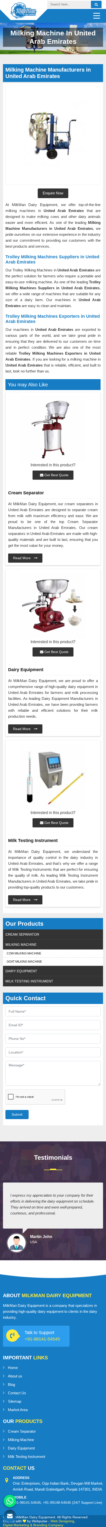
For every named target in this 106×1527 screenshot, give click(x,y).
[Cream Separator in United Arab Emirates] (53, 429)
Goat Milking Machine (24, 961)
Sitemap (14, 1401)
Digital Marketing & (17, 1525)
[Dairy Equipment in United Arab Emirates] (53, 606)
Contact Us (17, 1393)
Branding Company (48, 1525)
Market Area (18, 1410)
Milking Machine (20, 945)
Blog (11, 1384)
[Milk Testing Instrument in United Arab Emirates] (53, 777)
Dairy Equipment (21, 971)
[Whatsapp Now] (10, 1501)
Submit (17, 1114)
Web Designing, (63, 1521)
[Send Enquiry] (10, 1516)
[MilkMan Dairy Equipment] (23, 14)
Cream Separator (22, 934)
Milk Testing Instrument (29, 981)
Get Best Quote (56, 475)
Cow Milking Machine (24, 953)
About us (15, 1376)
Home (13, 1368)
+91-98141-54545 (42, 1339)
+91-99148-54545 (57, 1502)
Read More (22, 558)
